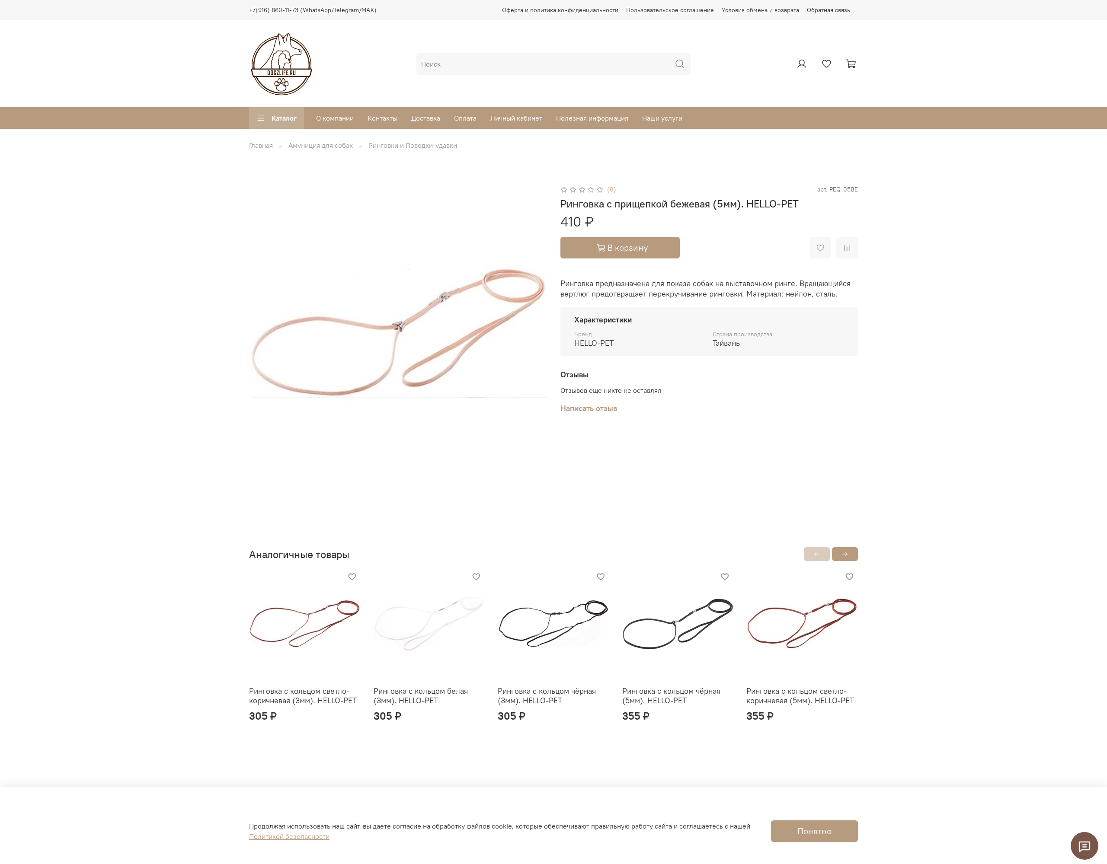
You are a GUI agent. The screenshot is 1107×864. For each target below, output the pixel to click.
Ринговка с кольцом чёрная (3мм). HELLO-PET (547, 696)
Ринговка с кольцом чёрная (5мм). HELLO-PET (671, 696)
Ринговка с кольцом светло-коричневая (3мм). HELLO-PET (303, 696)
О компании (335, 118)
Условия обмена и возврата (760, 10)
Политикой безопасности (289, 836)
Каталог (284, 118)
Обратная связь (828, 10)
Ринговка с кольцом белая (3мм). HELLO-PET (421, 696)
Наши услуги (662, 118)
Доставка (425, 118)
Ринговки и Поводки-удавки (412, 145)
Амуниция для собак (320, 145)
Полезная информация (592, 118)
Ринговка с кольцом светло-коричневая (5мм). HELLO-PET (800, 696)
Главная (261, 145)
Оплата (465, 118)
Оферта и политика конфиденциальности (560, 10)
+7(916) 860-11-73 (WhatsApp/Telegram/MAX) (313, 10)
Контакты (382, 118)
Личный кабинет (516, 118)
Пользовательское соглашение (670, 10)
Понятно (814, 831)
